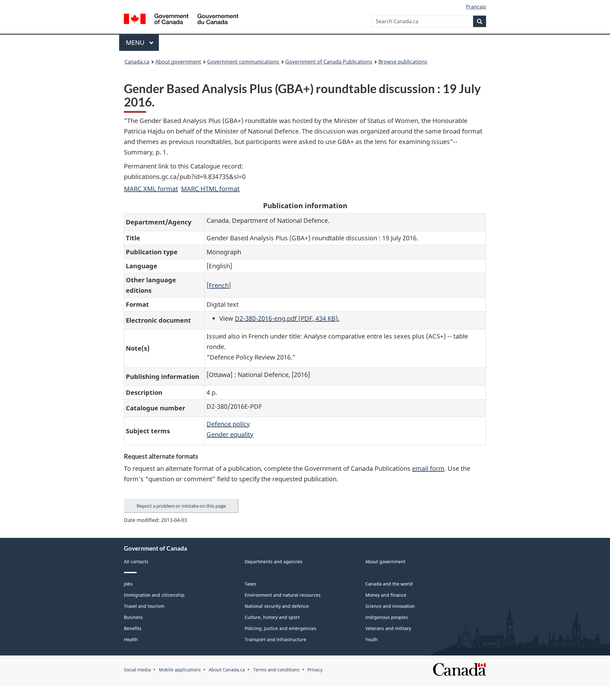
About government (178, 61)
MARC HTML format (210, 188)
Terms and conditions (276, 670)
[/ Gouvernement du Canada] (181, 20)
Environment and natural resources (283, 595)
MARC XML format (151, 188)
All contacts (136, 562)
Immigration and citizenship (154, 595)
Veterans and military (388, 628)
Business (133, 617)
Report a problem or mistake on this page (181, 506)
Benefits (132, 628)
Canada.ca (137, 61)
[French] (219, 285)
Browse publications (402, 61)
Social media (137, 670)
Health (131, 639)
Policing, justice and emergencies (280, 628)
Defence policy (228, 424)
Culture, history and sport (272, 617)
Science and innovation (390, 606)
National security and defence (277, 606)
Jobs (128, 584)
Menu (136, 42)
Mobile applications (180, 670)
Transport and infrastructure (275, 639)
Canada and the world (389, 584)
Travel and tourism (144, 606)
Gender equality (230, 434)
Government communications (243, 61)
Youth (371, 639)
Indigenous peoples (386, 617)
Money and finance (385, 595)
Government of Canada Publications (328, 61)
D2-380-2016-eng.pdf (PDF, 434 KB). (287, 318)
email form (428, 468)
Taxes (250, 584)
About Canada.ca (227, 670)
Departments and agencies (273, 562)
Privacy (315, 670)
